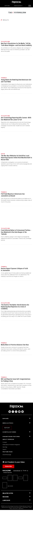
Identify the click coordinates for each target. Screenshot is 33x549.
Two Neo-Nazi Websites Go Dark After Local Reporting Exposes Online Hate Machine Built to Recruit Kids (16, 158)
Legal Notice (20, 508)
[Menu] (29, 6)
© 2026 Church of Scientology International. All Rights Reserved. (14, 506)
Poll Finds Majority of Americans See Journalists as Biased (13, 195)
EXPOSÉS (7, 5)
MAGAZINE (7, 470)
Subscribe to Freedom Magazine (11, 444)
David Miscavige (7, 454)
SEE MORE (10, 486)
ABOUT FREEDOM (8, 439)
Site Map (5, 447)
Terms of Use (15, 508)
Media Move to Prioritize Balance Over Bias (15, 345)
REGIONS (6, 497)
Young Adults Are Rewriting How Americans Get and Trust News (16, 81)
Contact (5, 442)
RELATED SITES (8, 493)
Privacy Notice (25, 507)
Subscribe (8, 466)
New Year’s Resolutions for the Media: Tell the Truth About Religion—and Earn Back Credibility (16, 44)
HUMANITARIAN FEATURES (11, 436)
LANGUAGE (6, 500)
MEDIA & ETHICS (18, 5)
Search (4, 449)
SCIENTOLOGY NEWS (9, 432)
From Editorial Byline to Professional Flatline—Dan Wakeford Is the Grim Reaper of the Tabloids (16, 232)
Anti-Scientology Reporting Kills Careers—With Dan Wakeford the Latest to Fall (16, 119)
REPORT (7, 428)
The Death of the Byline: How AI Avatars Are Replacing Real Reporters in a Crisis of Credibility (15, 307)
